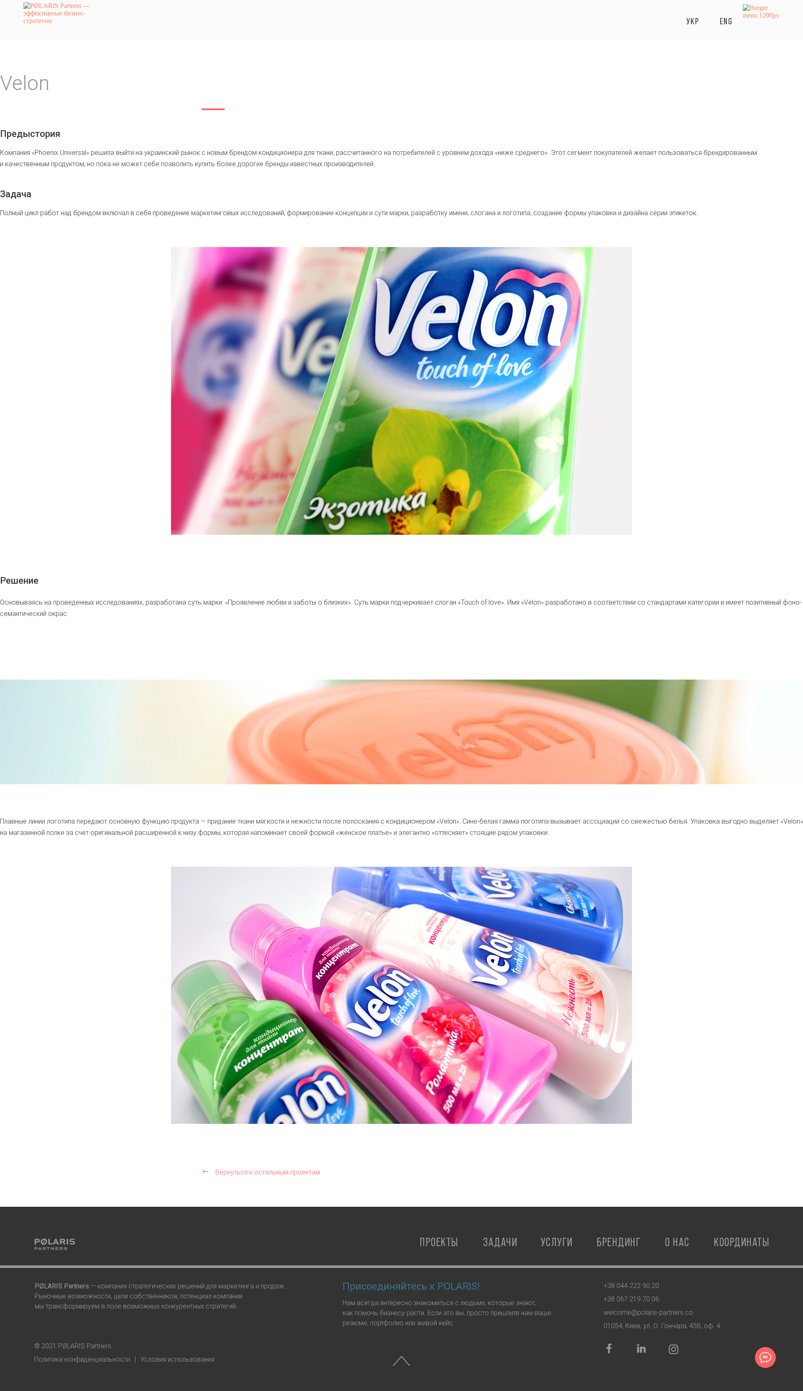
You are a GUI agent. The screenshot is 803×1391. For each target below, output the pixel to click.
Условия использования (178, 1359)
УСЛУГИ (557, 1242)
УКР (692, 21)
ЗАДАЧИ (500, 1242)
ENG (726, 21)
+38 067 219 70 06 (631, 1299)
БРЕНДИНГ (619, 1242)
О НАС (677, 1242)
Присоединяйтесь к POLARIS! (411, 1286)
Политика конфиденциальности (82, 1359)
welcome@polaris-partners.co (648, 1312)
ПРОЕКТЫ (439, 1242)
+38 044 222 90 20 (631, 1286)
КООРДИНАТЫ (742, 1242)
